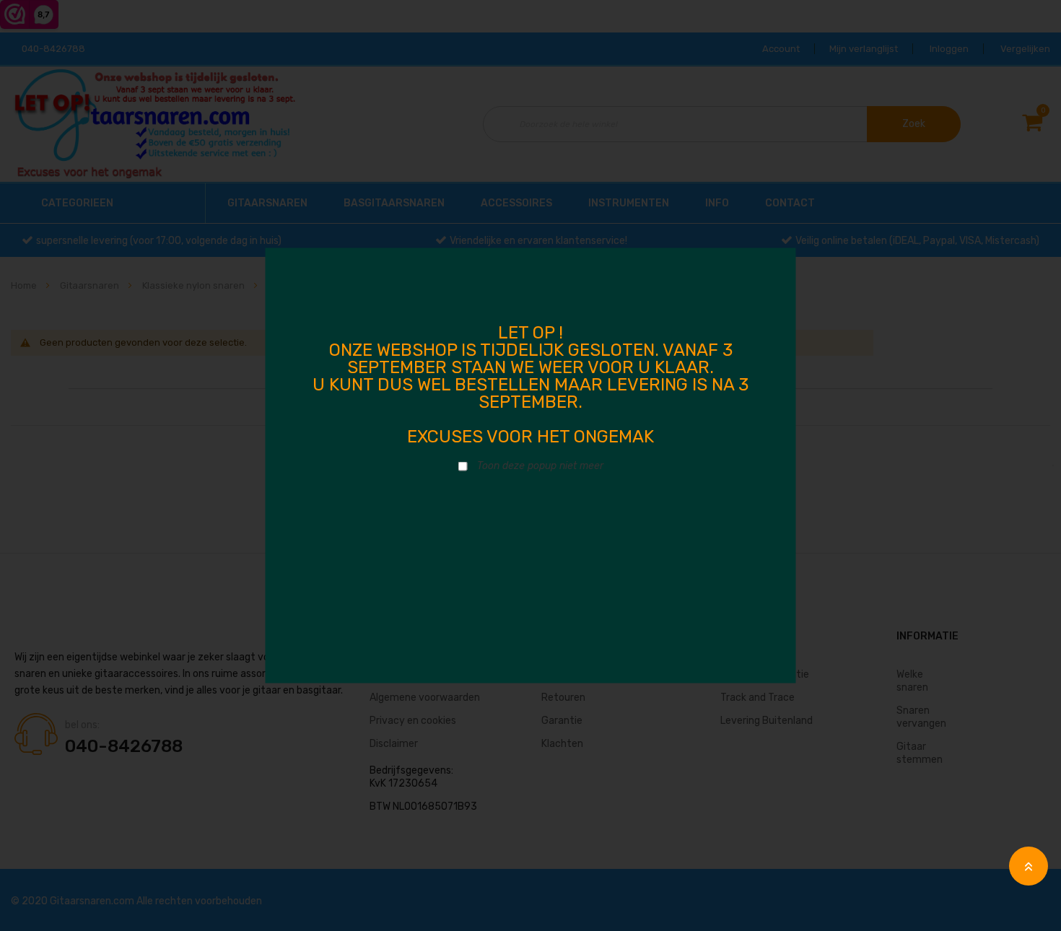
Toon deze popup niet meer (540, 466)
